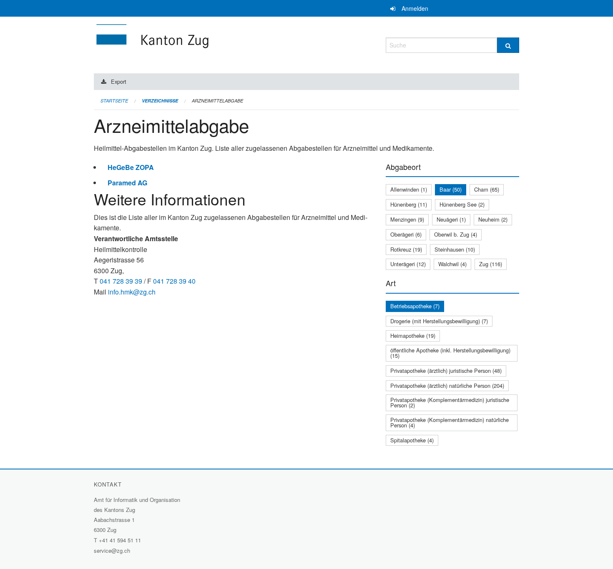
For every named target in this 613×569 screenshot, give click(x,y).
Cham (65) (486, 189)
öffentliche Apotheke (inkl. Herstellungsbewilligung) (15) (450, 352)
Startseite (114, 100)
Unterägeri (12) (408, 264)
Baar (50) (451, 189)
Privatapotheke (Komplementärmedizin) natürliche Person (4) (449, 422)
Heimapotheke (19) (412, 335)
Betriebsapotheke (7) (415, 306)
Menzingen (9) (407, 219)
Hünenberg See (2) (462, 204)
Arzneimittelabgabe (217, 100)
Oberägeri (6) (406, 234)
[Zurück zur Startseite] (202, 44)
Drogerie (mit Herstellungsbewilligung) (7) (439, 321)
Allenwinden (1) (408, 189)
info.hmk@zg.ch (132, 292)
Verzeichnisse (160, 100)
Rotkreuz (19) (406, 249)
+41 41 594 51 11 (120, 540)
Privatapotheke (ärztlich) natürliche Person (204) (447, 385)
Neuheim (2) (492, 219)
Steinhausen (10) (455, 249)
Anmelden (415, 8)
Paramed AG (127, 182)
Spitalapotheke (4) (412, 440)
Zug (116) (490, 264)
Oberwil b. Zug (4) (455, 234)
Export (118, 81)
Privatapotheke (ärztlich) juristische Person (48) (446, 370)
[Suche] (508, 45)
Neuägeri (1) (451, 219)
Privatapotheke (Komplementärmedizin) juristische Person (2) (449, 402)
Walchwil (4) (452, 264)
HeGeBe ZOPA (131, 167)
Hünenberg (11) (408, 204)
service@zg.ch (112, 550)
